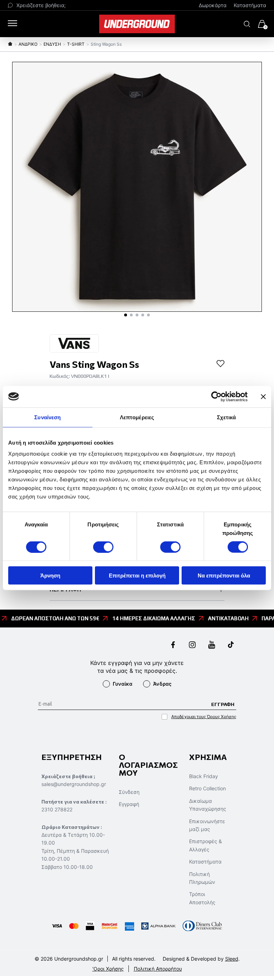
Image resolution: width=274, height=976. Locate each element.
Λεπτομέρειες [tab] (137, 417)
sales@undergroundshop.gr (73, 784)
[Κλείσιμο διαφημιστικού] (263, 396)
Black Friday (203, 776)
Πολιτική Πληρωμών (202, 878)
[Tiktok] (230, 645)
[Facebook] (173, 645)
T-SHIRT (76, 44)
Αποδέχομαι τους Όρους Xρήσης (203, 716)
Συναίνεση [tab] (47, 417)
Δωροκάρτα (213, 5)
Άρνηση (50, 575)
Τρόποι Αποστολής (202, 898)
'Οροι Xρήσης (108, 969)
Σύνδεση (129, 792)
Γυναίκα (122, 684)
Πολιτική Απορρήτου (158, 969)
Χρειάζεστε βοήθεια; (41, 5)
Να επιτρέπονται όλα (224, 575)
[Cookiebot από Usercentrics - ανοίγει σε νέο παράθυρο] (216, 396)
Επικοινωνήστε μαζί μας (207, 825)
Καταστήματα (250, 5)
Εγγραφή (129, 804)
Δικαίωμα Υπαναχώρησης (207, 805)
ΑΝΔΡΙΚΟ (28, 44)
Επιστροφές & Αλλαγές (205, 845)
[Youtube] (211, 645)
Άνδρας (162, 684)
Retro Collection (207, 788)
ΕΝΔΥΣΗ (52, 44)
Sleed (231, 959)
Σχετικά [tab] (226, 417)
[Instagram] (192, 645)
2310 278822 (56, 809)
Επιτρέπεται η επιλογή (137, 575)
